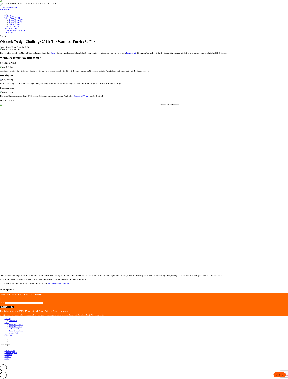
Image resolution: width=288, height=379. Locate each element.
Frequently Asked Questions (14, 30)
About (6, 323)
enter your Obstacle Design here (59, 283)
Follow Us (8, 335)
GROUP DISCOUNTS (12, 28)
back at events (131, 53)
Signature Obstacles (11, 26)
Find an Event (9, 16)
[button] (5, 14)
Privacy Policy (44, 311)
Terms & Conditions (16, 331)
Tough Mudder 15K (16, 20)
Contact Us (8, 32)
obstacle (53, 53)
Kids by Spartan (14, 24)
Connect (7, 319)
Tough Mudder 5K (15, 22)
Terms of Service (59, 311)
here (35, 315)
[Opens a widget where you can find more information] (279, 375)
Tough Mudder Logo (9, 7)
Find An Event (5, 9)
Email (2, 303)
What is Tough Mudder (12, 18)
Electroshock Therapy (81, 96)
